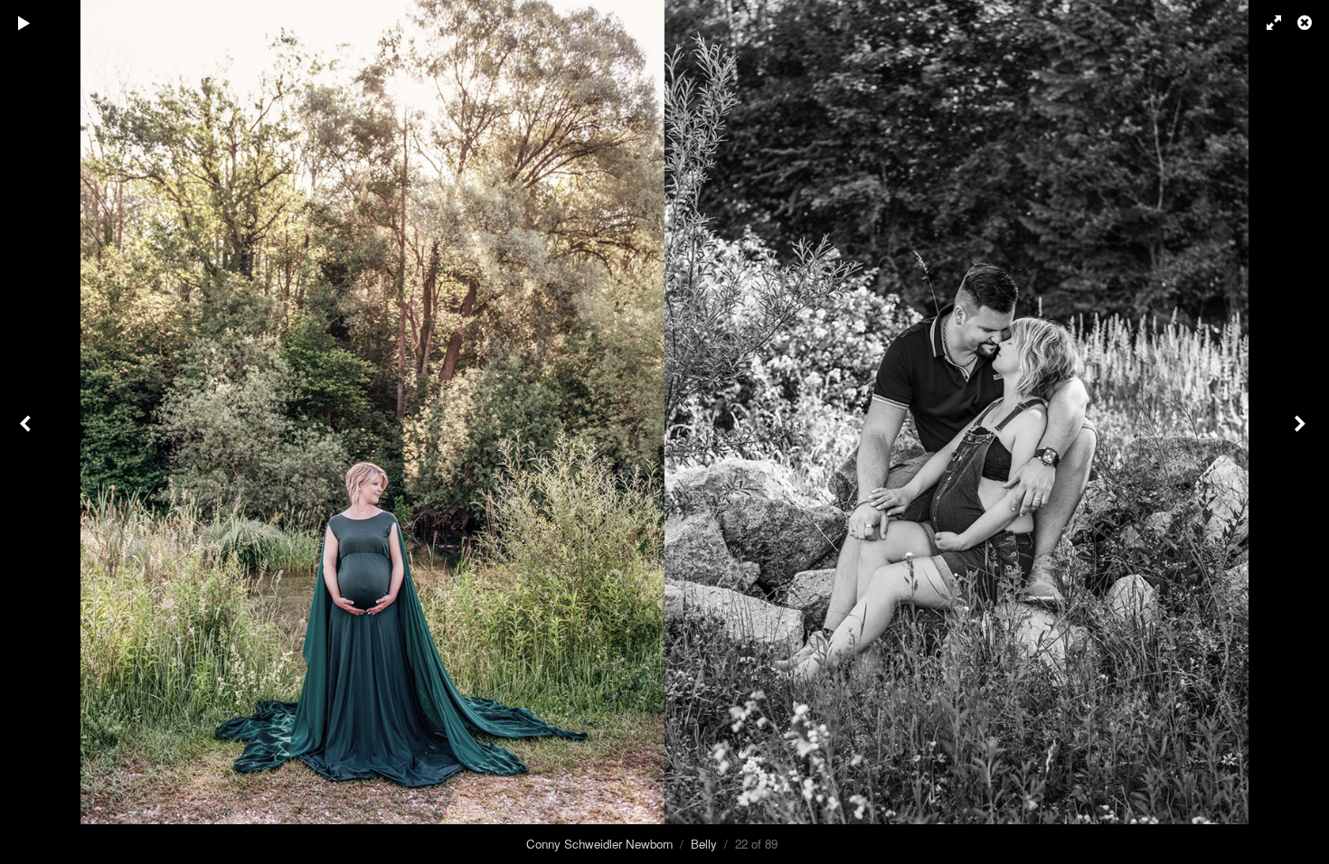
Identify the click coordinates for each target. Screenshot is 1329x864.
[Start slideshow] (24, 22)
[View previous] (27, 432)
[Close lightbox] (1306, 22)
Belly (704, 843)
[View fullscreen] (1266, 22)
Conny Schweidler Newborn (599, 843)
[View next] (1302, 432)
